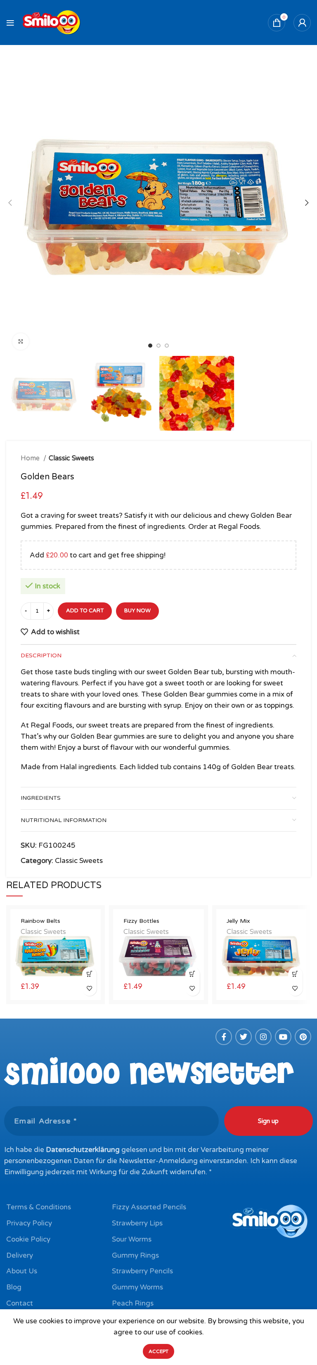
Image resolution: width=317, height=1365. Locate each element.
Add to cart (85, 610)
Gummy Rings (135, 1255)
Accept (158, 1351)
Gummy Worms (137, 1287)
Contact (19, 1303)
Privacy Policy (29, 1223)
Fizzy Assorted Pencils (149, 1207)
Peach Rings (133, 1303)
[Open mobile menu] (10, 22)
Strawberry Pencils (142, 1271)
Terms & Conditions (38, 1207)
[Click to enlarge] (20, 341)
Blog (13, 1287)
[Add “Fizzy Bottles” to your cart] (192, 974)
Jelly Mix (238, 920)
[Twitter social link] (243, 1036)
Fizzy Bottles (141, 920)
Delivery (19, 1255)
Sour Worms (131, 1239)
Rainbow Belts (40, 920)
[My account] (302, 22)
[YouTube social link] (283, 1036)
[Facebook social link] (223, 1036)
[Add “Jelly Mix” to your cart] (295, 974)
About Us (21, 1271)
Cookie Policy (28, 1239)
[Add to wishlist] (89, 988)
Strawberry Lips (137, 1223)
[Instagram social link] (263, 1036)
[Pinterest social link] (303, 1036)
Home (31, 458)
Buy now (137, 610)
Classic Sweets (71, 458)
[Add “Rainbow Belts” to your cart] (89, 974)
